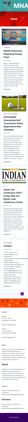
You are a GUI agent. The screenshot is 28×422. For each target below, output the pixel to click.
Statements (7, 47)
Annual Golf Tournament (11, 113)
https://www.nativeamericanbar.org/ (12, 394)
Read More (8, 89)
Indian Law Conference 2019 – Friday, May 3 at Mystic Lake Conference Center (13, 195)
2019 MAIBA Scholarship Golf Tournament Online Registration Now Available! (13, 123)
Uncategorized (8, 242)
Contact (8, 246)
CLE (4, 186)
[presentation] (14, 37)
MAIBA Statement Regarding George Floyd (13, 54)
